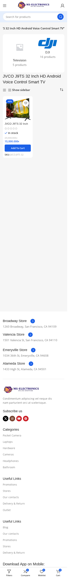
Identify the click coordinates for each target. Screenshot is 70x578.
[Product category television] (20, 53)
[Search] (60, 17)
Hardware (9, 448)
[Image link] (21, 389)
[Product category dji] (48, 49)
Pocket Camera (12, 435)
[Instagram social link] (12, 418)
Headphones (11, 461)
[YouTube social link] (19, 418)
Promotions (10, 484)
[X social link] (5, 418)
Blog (5, 527)
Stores (7, 491)
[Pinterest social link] (26, 418)
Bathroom (9, 467)
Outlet (7, 510)
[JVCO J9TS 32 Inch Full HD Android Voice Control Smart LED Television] (18, 109)
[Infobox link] (19, 321)
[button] (18, 148)
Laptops (8, 441)
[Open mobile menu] (4, 5)
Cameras (8, 454)
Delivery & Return (14, 503)
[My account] (62, 5)
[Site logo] (33, 5)
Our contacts (11, 497)
